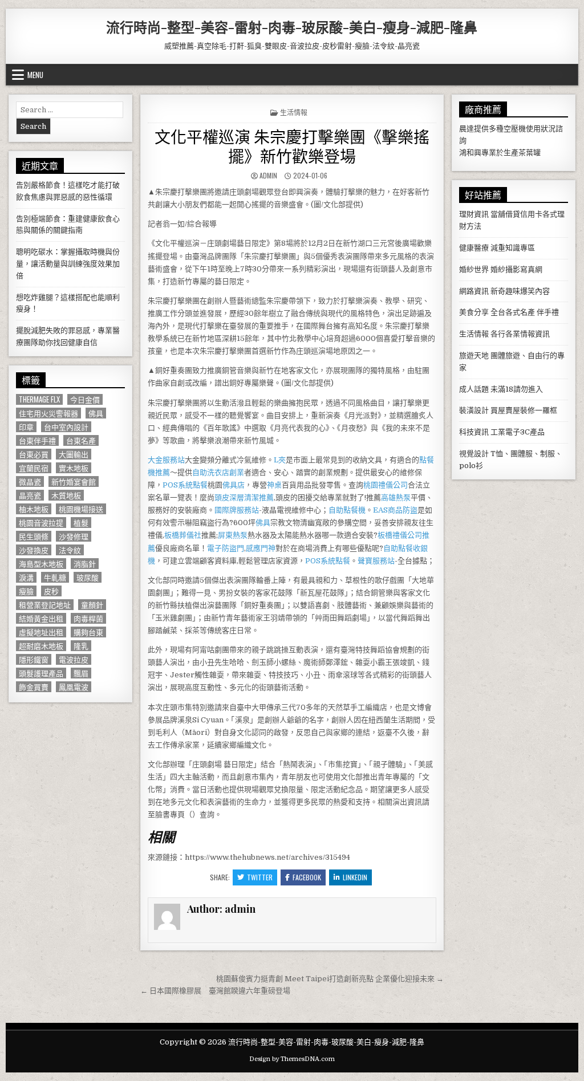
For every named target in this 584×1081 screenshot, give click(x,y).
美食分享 (474, 312)
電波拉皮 (73, 659)
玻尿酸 (87, 577)
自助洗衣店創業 (218, 472)
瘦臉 (26, 591)
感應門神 (260, 548)
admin (268, 175)
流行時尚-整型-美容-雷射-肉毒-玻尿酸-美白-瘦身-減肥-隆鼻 (291, 27)
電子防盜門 (225, 548)
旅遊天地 (474, 355)
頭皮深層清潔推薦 (244, 497)
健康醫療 (474, 247)
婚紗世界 (474, 269)
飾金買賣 (33, 686)
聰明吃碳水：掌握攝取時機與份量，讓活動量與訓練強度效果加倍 (68, 263)
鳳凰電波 (73, 686)
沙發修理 (73, 536)
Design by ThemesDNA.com (292, 1059)
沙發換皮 (33, 549)
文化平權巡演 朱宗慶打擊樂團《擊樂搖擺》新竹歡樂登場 (292, 145)
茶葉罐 (529, 152)
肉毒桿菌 (88, 618)
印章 (26, 426)
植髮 (81, 522)
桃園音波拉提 (41, 522)
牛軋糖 (55, 577)
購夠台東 (88, 632)
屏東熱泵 (233, 535)
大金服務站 (166, 460)
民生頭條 (33, 536)
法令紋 (70, 549)
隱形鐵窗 (33, 659)
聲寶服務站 (376, 560)
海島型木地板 (41, 563)
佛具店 (233, 485)
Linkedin (355, 877)
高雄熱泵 (396, 497)
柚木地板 (33, 508)
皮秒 (51, 591)
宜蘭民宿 (33, 467)
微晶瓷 (30, 481)
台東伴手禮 (37, 440)
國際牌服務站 (236, 510)
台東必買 (33, 454)
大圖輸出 (73, 454)
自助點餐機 (347, 510)
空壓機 (515, 128)
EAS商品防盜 (395, 510)
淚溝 (26, 577)
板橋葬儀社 (182, 535)
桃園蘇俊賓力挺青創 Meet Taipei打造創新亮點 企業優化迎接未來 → (330, 978)
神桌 (274, 485)
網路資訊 (474, 291)
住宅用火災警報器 (48, 413)
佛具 (263, 522)
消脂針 (85, 563)
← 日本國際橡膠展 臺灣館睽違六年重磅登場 (215, 990)
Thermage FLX (39, 399)
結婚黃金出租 (41, 618)
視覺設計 (474, 453)
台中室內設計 (66, 426)
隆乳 (81, 645)
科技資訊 (474, 432)
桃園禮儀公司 (385, 485)
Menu (35, 74)
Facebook (307, 877)
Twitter (260, 877)
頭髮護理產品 (41, 673)
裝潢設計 (474, 410)
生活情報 (293, 112)
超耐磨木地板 (41, 645)
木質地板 (66, 495)
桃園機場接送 (81, 508)
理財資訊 (474, 214)
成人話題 (474, 389)
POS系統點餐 (185, 485)
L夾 (280, 460)
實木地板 (73, 467)
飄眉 (81, 673)
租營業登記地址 (45, 604)
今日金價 (85, 399)
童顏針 (92, 604)
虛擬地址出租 (41, 632)
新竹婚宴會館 (73, 481)
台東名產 (81, 440)
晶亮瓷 (30, 495)
